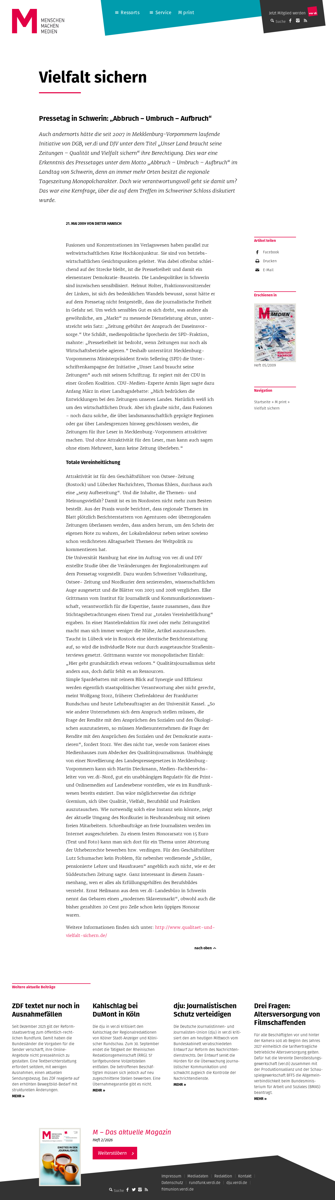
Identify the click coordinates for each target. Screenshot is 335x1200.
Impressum (171, 1176)
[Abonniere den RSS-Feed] (305, 20)
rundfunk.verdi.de (204, 1182)
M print (186, 12)
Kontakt (245, 1176)
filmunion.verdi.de (177, 1189)
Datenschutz (172, 1182)
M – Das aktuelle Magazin (132, 1132)
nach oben (203, 948)
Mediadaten (197, 1176)
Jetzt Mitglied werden (287, 13)
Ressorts (130, 12)
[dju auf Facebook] (290, 20)
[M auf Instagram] (298, 20)
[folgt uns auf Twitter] (134, 1189)
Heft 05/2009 (265, 365)
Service (163, 12)
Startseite (262, 402)
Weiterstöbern (112, 1153)
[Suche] (111, 1189)
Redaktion (223, 1176)
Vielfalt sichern (267, 408)
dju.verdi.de (236, 1182)
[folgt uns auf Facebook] (127, 1189)
